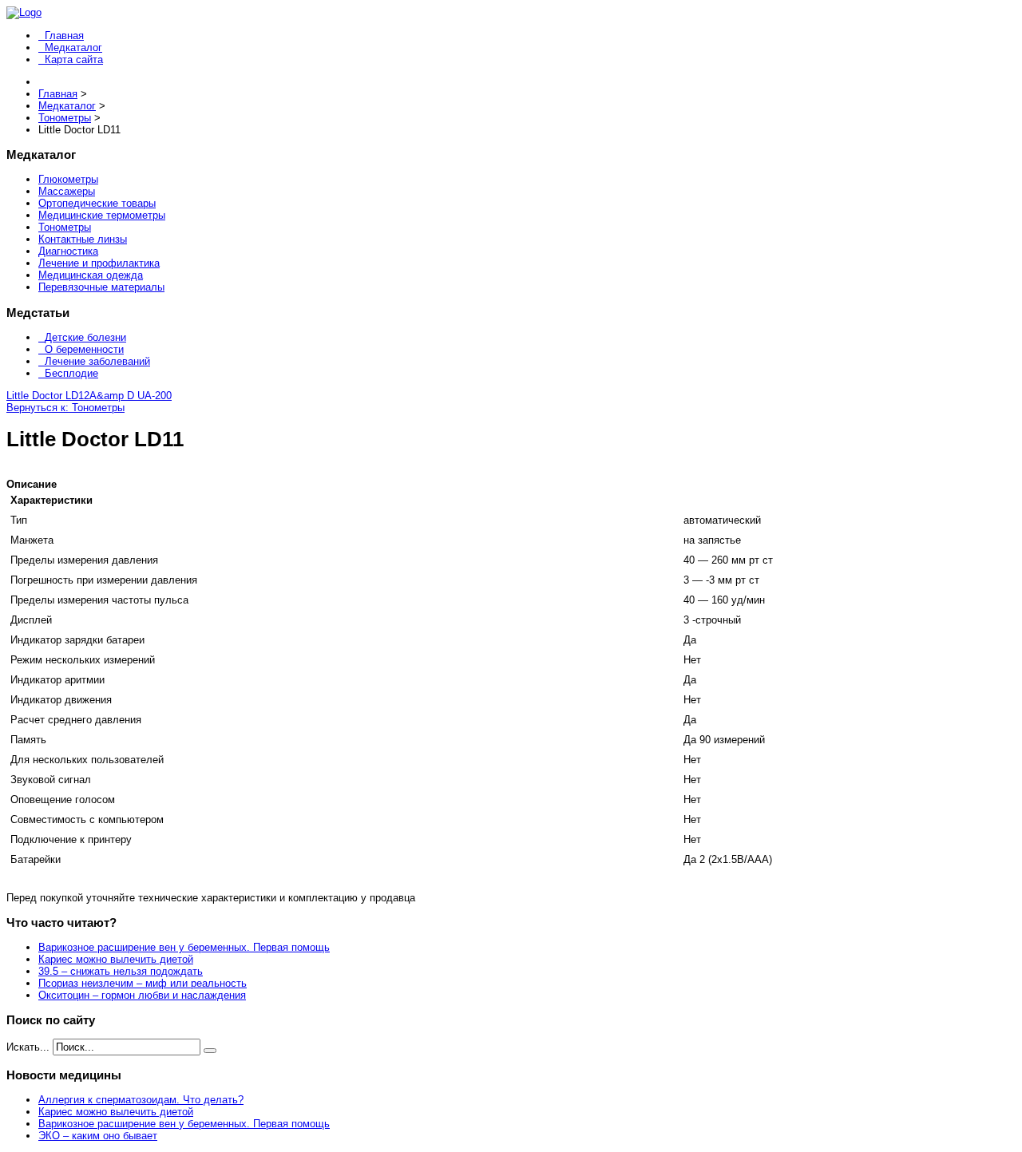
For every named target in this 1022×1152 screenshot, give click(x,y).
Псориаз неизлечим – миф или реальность (142, 983)
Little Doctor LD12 (47, 396)
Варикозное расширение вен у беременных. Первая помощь (184, 947)
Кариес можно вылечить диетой (115, 959)
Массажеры (66, 191)
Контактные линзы (82, 239)
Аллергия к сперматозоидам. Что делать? (141, 1100)
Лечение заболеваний (97, 361)
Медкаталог (73, 47)
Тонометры (64, 227)
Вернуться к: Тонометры (65, 408)
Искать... (28, 1047)
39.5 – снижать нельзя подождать (120, 971)
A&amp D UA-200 (130, 396)
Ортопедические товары (97, 203)
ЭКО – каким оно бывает (97, 1136)
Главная (64, 36)
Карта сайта (74, 59)
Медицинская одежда (90, 275)
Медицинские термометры (101, 215)
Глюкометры (68, 179)
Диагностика (68, 251)
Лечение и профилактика (99, 263)
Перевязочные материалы (101, 287)
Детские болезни (85, 337)
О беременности (84, 349)
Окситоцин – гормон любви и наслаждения (142, 995)
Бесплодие (71, 373)
